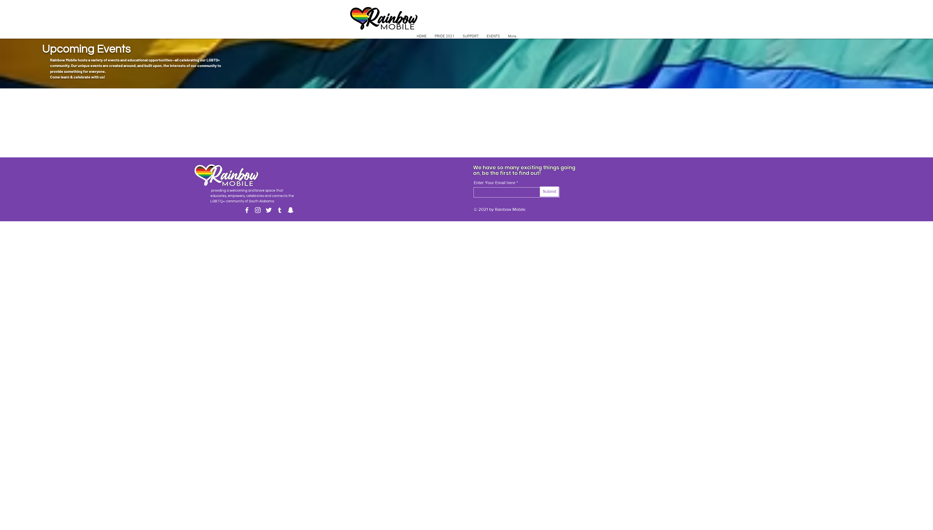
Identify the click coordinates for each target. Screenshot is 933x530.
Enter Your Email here (494, 182)
